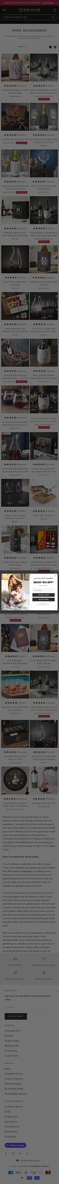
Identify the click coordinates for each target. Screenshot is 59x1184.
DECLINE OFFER (43, 599)
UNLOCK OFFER (43, 595)
